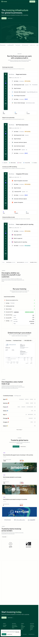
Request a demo (16, 446)
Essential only (9, 634)
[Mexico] (21, 460)
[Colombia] (22, 460)
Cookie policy (17, 632)
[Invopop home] (4, 1)
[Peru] (21, 505)
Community (32, 626)
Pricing (4, 626)
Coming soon (17, 395)
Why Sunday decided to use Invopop (12, 477)
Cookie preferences (31, 634)
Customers (23, 626)
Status (13, 627)
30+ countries (24, 15)
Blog (22, 629)
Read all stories (23, 446)
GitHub (31, 629)
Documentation (14, 626)
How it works (14, 625)
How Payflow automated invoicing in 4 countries (15, 499)
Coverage (4, 625)
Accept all (4, 634)
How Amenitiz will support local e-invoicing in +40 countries (18, 455)
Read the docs (10, 18)
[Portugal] (20, 460)
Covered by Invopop (8, 395)
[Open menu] (36, 1)
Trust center (4, 536)
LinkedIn (31, 627)
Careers (22, 627)
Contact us (32, 625)
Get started (4, 18)
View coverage (19, 429)
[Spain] (23, 460)
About (22, 625)
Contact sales (32, 1)
